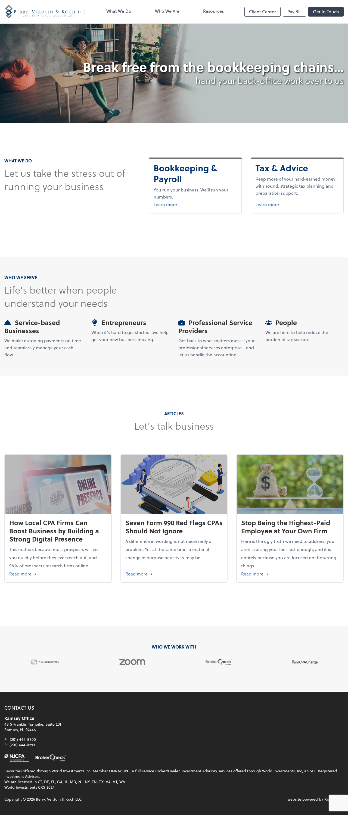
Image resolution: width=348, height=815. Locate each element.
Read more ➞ (58, 573)
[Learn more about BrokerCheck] (50, 758)
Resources (213, 11)
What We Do (118, 11)
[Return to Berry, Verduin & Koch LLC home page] (45, 11)
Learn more (195, 204)
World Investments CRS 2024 (29, 787)
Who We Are (167, 11)
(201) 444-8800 (23, 739)
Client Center (262, 11)
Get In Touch (326, 11)
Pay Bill (294, 11)
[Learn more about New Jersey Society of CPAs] (16, 758)
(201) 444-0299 (22, 745)
